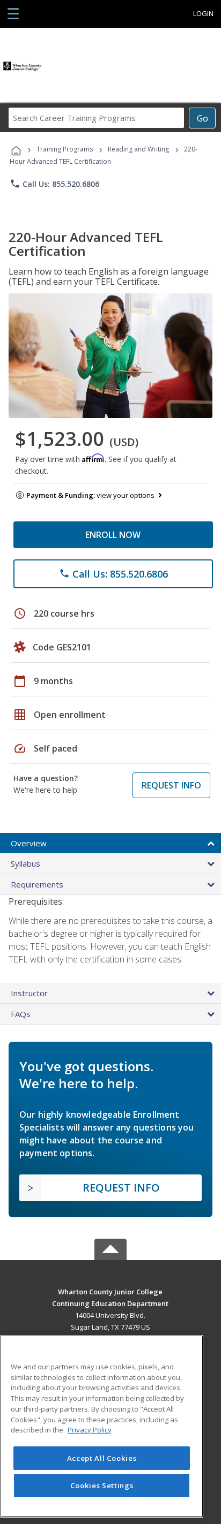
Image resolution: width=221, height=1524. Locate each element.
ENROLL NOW (113, 535)
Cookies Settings (102, 1485)
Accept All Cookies (102, 1458)
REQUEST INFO (171, 785)
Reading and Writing (138, 149)
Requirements (37, 884)
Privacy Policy (90, 1430)
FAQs (21, 1014)
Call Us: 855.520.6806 (54, 183)
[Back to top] (110, 1291)
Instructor (29, 993)
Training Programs (64, 149)
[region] (101, 1426)
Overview (29, 843)
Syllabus (25, 863)
